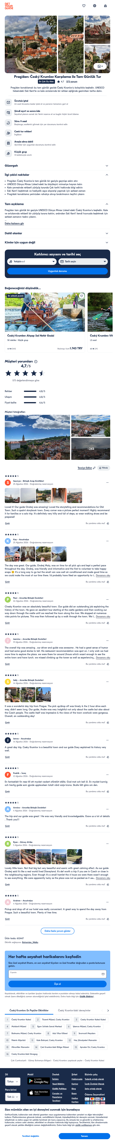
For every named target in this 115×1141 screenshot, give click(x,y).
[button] (67, 81)
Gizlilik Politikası (59, 1088)
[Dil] (94, 5)
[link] (45, 322)
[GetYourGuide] (9, 6)
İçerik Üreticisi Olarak (94, 1084)
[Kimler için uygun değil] (107, 242)
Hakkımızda (77, 1079)
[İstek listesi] (84, 6)
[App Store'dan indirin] (38, 1093)
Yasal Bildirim (58, 1084)
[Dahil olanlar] (107, 233)
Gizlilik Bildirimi (86, 996)
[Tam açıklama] (107, 204)
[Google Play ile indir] (38, 1081)
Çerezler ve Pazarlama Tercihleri (57, 1097)
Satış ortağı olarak (93, 1088)
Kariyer (75, 1084)
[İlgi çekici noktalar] (107, 175)
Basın (74, 1093)
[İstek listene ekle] (81, 296)
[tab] (29, 1010)
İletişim (55, 1079)
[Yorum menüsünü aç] (107, 483)
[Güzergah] (107, 165)
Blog (74, 1088)
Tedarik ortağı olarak (94, 1079)
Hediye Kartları (75, 1100)
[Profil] (105, 6)
